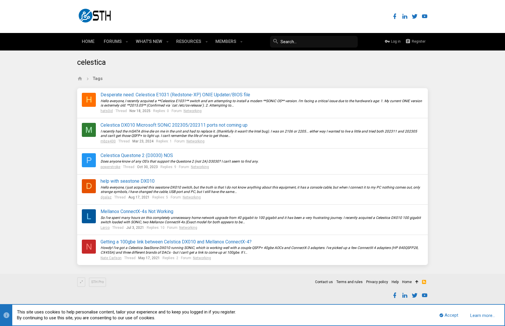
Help (395, 282)
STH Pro (97, 282)
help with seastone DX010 (128, 181)
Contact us (324, 282)
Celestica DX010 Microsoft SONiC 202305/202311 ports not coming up (174, 125)
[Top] (417, 282)
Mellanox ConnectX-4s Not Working (137, 211)
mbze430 (108, 141)
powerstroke (110, 167)
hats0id (107, 111)
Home (407, 282)
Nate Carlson (111, 258)
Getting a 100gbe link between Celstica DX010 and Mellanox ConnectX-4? (176, 242)
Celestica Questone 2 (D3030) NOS (137, 155)
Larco (105, 228)
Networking (193, 111)
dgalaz (106, 197)
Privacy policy (377, 282)
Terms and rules (349, 282)
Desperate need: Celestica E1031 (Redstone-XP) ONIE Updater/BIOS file (175, 94)
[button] (127, 41)
